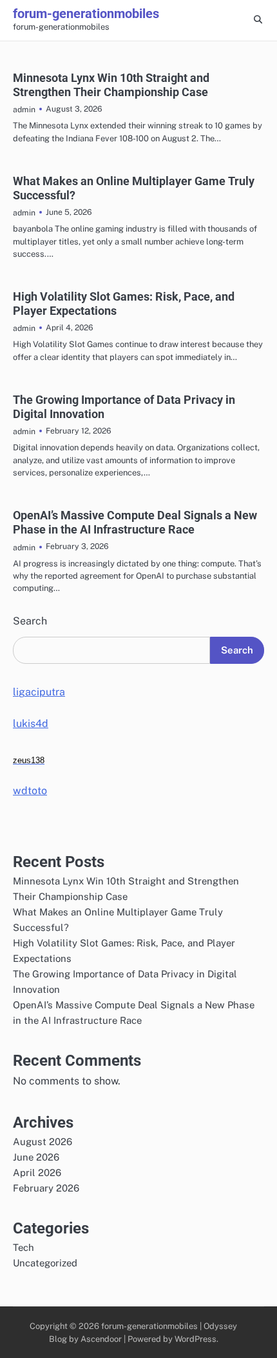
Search (30, 621)
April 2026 (37, 1172)
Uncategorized (45, 1262)
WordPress (195, 1339)
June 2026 (36, 1157)
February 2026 (46, 1188)
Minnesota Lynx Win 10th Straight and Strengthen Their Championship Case (111, 85)
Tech (23, 1247)
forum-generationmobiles (86, 13)
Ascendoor (101, 1339)
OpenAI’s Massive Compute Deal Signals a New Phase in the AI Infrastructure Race (135, 522)
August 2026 (42, 1141)
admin (24, 109)
